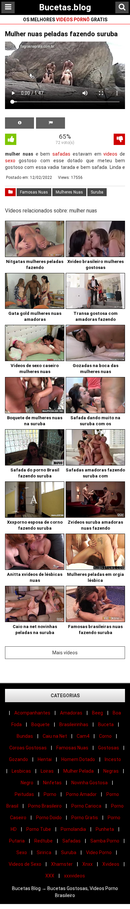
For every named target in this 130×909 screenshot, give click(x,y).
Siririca (44, 852)
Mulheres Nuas (69, 192)
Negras (111, 771)
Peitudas (24, 794)
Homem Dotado (78, 759)
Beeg (97, 712)
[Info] (19, 123)
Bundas (25, 736)
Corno (105, 736)
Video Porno (99, 852)
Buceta (106, 724)
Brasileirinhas (73, 724)
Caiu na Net (55, 736)
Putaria (17, 841)
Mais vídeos (65, 652)
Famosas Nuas (34, 192)
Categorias (65, 695)
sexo (10, 160)
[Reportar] (50, 123)
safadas (61, 154)
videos (110, 154)
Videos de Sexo (25, 864)
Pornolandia (73, 829)
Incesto (113, 759)
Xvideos (110, 864)
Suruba (97, 192)
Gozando (18, 759)
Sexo (21, 852)
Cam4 (83, 736)
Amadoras (71, 712)
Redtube (43, 841)
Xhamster (62, 864)
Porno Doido (49, 817)
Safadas (71, 841)
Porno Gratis (84, 817)
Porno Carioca (86, 806)
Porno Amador (81, 794)
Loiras (47, 771)
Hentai (45, 759)
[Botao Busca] (122, 7)
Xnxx (87, 864)
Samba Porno (104, 841)
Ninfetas (52, 782)
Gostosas (108, 747)
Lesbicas (21, 771)
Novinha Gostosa (89, 782)
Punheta (105, 829)
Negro (27, 782)
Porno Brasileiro (45, 806)
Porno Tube (38, 829)
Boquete (40, 724)
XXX (49, 875)
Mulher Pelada (78, 771)
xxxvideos (74, 875)
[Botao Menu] (8, 7)
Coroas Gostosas (28, 747)
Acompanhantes (32, 712)
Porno (50, 794)
